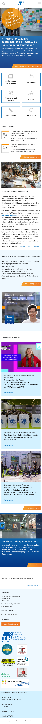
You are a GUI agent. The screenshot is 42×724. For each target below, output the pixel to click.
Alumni (4, 707)
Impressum (11, 721)
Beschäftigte (7, 716)
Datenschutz (20, 721)
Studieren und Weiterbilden (14, 693)
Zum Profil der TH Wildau (29, 246)
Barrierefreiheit (29, 721)
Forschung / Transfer (11, 700)
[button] (3, 4)
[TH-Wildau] (21, 5)
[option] (21, 38)
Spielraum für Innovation (11, 215)
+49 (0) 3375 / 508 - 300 (12, 604)
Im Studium (6, 697)
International (8, 711)
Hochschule (6, 704)
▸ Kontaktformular (7, 606)
